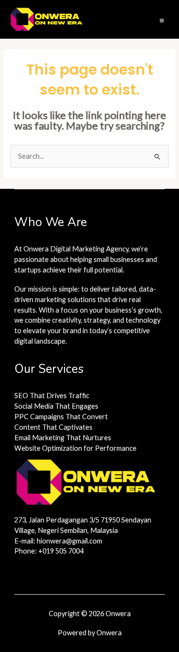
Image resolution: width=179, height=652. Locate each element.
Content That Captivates (53, 427)
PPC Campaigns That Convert (61, 417)
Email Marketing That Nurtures (62, 438)
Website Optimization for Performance (75, 448)
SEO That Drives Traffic (51, 395)
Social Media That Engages (56, 406)
